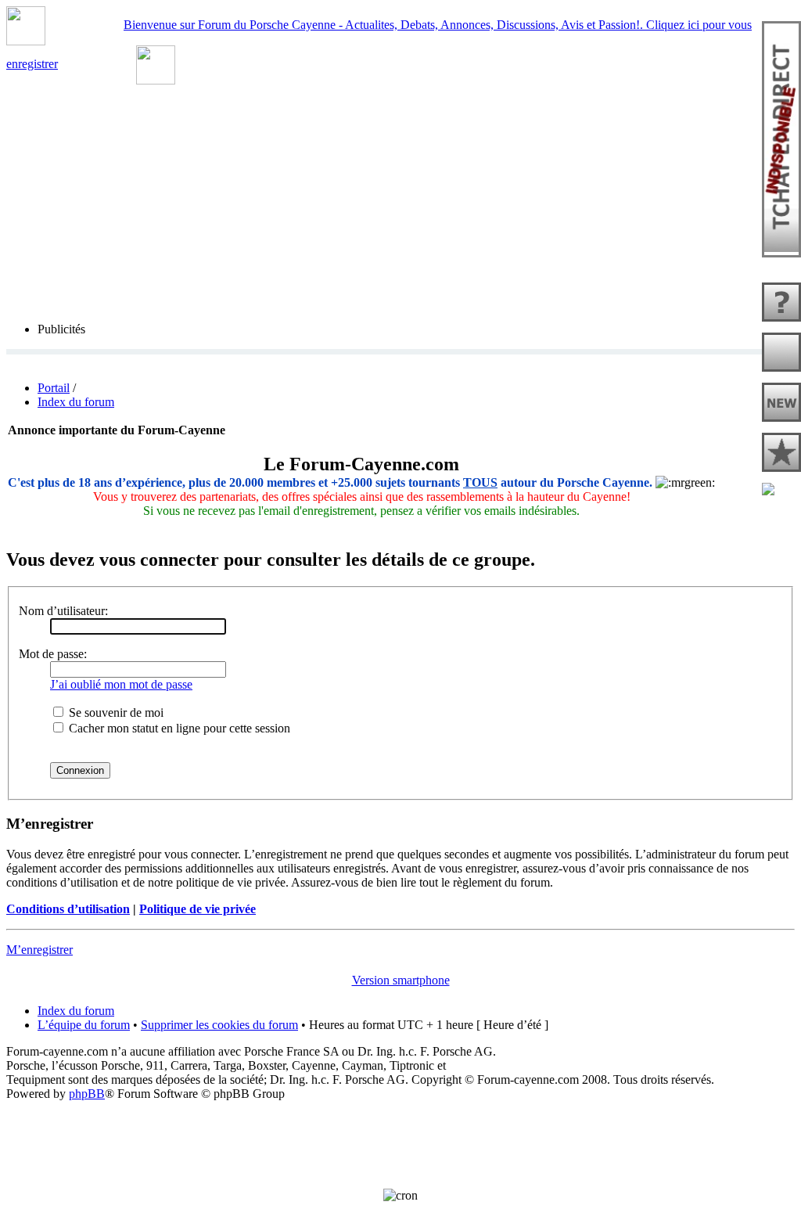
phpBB (87, 1093)
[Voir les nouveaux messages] (781, 404)
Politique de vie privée (197, 909)
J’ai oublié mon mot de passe (121, 684)
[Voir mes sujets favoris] (781, 490)
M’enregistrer (39, 949)
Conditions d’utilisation (68, 909)
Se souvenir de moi (114, 712)
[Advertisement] (400, 1136)
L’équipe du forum (84, 1024)
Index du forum (76, 401)
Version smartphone (401, 980)
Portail (54, 387)
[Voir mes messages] (781, 454)
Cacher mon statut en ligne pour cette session (178, 728)
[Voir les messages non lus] (781, 354)
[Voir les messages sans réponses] (781, 304)
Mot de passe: (53, 653)
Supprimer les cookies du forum (219, 1024)
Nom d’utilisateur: (63, 610)
